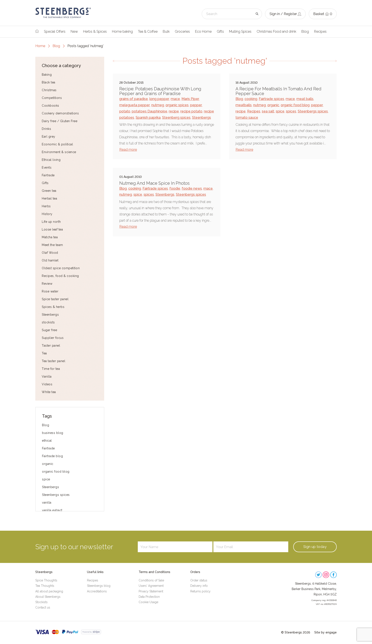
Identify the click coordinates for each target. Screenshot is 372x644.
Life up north (51, 221)
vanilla (46, 502)
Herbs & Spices (95, 31)
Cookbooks (50, 105)
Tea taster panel (53, 361)
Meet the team (52, 245)
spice (46, 479)
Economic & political (57, 144)
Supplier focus (53, 338)
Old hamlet (50, 260)
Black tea (48, 82)
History (47, 214)
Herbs (46, 206)
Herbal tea (49, 198)
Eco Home (203, 31)
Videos (47, 384)
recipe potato (191, 111)
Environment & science (59, 152)
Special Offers (54, 31)
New (74, 31)
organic (47, 464)
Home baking (122, 31)
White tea (49, 392)
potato (124, 111)
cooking (251, 99)
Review (47, 283)
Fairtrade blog (52, 456)
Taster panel (51, 345)
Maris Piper (190, 99)
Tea (44, 353)
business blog (52, 433)
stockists (48, 322)
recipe (174, 111)
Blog (305, 31)
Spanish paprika (148, 117)
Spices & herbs (53, 307)
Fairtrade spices (271, 99)
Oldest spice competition (61, 268)
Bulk (166, 31)
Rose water (50, 291)
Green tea (49, 190)
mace (175, 99)
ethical (47, 440)
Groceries (182, 31)
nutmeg (157, 105)
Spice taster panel (55, 299)
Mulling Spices (240, 31)
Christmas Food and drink (276, 31)
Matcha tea (50, 237)
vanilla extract (52, 510)
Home (40, 46)
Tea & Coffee (148, 31)
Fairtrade (48, 175)
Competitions (52, 98)
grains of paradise (133, 99)
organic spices (177, 105)
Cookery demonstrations (60, 113)
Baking (47, 74)
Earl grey (48, 136)
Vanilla (47, 376)
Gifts (220, 31)
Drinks (46, 129)
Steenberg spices (176, 117)
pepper (196, 105)
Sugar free (49, 330)
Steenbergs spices (56, 494)
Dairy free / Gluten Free (59, 121)
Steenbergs (50, 314)
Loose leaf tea (52, 229)
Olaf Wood (50, 252)
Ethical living (51, 159)
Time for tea (51, 368)
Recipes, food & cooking (60, 276)
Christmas (49, 90)
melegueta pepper (134, 105)
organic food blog (56, 471)
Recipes (320, 31)
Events (46, 167)
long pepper (159, 99)
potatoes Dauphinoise (149, 111)
